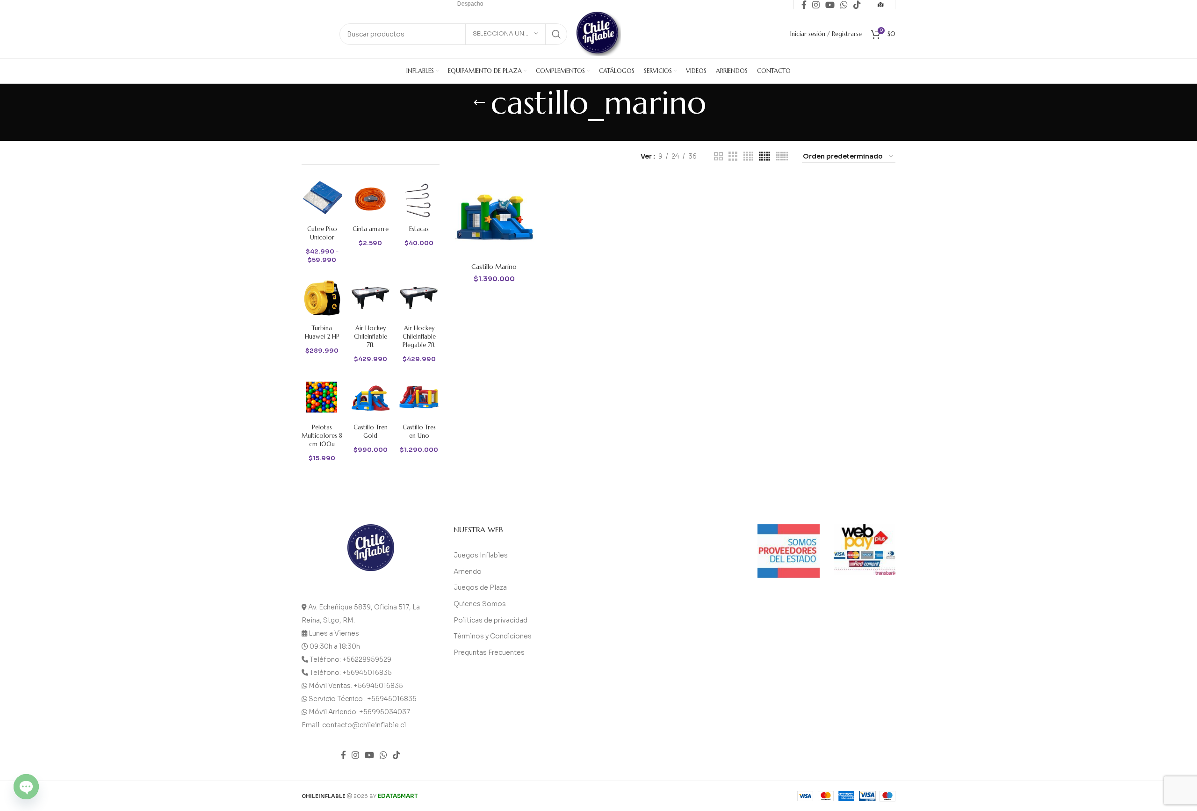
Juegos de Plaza (480, 587)
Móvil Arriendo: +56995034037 (359, 712)
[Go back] (479, 103)
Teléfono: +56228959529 (350, 659)
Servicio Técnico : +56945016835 (363, 699)
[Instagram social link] (355, 755)
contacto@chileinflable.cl (364, 725)
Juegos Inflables (481, 555)
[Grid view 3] (732, 156)
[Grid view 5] (764, 156)
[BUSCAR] (556, 34)
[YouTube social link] (369, 755)
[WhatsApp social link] (383, 755)
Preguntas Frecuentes (489, 652)
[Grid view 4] (748, 156)
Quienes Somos (480, 604)
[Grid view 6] (782, 156)
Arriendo (468, 571)
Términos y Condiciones (493, 636)
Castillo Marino (494, 266)
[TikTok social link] (396, 755)
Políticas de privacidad (490, 620)
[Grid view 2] (718, 156)
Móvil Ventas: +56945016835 (356, 685)
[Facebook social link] (343, 755)
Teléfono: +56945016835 (351, 672)
